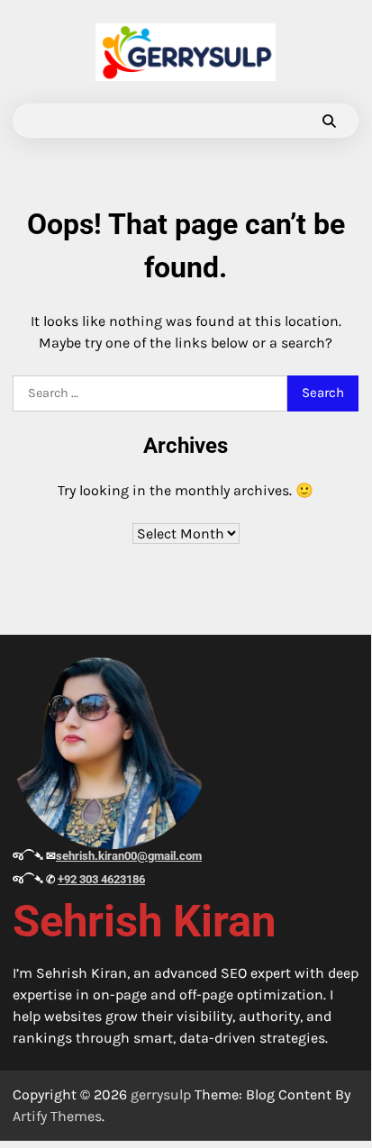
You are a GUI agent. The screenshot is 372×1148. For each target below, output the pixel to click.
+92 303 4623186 (101, 879)
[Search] (329, 120)
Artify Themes (57, 1116)
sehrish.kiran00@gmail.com (129, 856)
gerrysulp (161, 1094)
